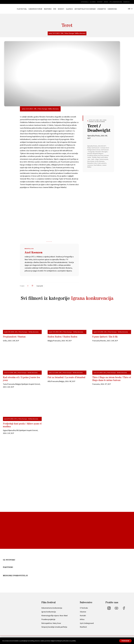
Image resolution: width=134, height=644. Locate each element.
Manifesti (126, 2)
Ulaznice (93, 2)
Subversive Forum (35, 9)
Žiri (54, 9)
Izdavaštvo (101, 9)
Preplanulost (14, 336)
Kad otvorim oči (21, 379)
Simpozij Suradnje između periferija (54, 627)
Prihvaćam (125, 641)
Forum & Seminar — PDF (43, 556)
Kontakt (100, 2)
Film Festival (22, 9)
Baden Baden (62, 336)
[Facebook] (123, 609)
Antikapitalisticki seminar (85, 9)
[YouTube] (116, 609)
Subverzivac (112, 9)
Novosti (61, 9)
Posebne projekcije (48, 619)
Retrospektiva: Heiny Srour (51, 623)
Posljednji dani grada (22, 425)
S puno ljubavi (105, 336)
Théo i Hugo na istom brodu (111, 379)
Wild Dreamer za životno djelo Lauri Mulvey (25, 504)
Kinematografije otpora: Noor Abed (54, 615)
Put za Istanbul (66, 377)
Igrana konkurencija (92, 298)
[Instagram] (109, 609)
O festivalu (84, 2)
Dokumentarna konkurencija (51, 608)
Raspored (48, 9)
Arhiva (106, 2)
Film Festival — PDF (15, 556)
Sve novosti (65, 519)
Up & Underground (115, 2)
